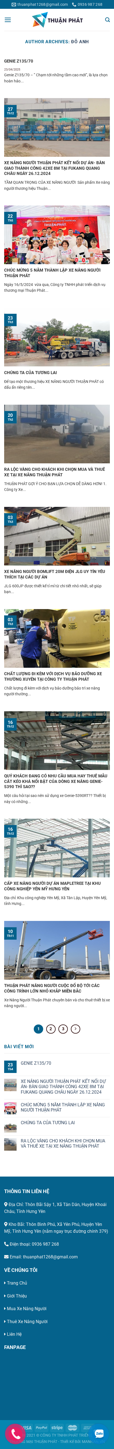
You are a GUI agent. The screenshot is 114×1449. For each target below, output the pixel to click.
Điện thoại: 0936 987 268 (34, 1244)
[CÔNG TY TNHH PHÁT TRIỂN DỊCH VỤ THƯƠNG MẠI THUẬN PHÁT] (57, 20)
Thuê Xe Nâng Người (27, 1321)
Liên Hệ (14, 1334)
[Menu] (8, 20)
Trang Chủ (17, 1283)
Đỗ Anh (80, 41)
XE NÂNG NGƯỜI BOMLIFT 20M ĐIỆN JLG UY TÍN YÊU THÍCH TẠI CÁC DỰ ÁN (54, 574)
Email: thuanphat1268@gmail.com (43, 1256)
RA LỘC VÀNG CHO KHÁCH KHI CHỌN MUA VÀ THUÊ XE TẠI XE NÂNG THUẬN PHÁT (54, 472)
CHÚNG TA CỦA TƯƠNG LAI (30, 372)
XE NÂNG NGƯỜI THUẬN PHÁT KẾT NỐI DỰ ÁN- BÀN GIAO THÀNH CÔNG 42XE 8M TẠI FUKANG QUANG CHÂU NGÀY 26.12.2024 (54, 168)
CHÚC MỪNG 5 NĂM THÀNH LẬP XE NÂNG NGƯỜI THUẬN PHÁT (52, 273)
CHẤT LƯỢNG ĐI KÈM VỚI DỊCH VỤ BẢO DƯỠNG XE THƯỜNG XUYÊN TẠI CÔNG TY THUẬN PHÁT (53, 676)
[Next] (75, 1029)
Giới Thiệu (17, 1296)
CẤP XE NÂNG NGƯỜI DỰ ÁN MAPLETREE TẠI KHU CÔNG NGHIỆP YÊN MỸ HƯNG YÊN (52, 886)
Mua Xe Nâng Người (26, 1308)
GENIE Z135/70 (18, 61)
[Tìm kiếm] (107, 19)
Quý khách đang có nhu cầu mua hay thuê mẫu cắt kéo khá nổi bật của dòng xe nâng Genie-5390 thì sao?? (55, 781)
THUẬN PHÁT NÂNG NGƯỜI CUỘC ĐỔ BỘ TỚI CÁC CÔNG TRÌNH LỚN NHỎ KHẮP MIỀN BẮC (52, 988)
